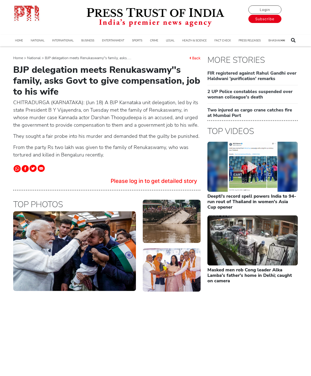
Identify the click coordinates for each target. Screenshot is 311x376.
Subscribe (264, 19)
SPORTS (137, 40)
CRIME (154, 40)
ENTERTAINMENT (113, 40)
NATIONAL (37, 40)
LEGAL (170, 40)
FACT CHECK (222, 40)
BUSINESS (87, 40)
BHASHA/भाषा (276, 40)
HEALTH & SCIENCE (194, 40)
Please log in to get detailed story (154, 181)
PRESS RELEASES (250, 40)
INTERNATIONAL (63, 40)
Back (196, 58)
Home (18, 58)
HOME (19, 40)
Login (265, 9)
